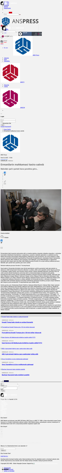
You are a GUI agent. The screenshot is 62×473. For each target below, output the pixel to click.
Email (2, 386)
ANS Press (36, 55)
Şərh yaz (6, 381)
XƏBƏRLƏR (4, 160)
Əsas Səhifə (7, 129)
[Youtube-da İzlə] (2, 434)
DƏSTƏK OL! (4, 456)
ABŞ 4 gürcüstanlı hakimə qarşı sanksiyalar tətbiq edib (20, 354)
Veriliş (6, 86)
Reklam (6, 6)
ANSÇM (22, 107)
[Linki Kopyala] (5, 182)
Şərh (2, 389)
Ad (1, 384)
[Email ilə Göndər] (5, 184)
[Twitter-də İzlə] (1, 432)
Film (2, 415)
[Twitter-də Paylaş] (5, 175)
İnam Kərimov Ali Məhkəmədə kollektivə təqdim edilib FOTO (22, 343)
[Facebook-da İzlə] (2, 430)
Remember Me (7, 123)
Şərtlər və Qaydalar (9, 471)
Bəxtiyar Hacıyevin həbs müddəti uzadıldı (15, 375)
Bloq (5, 59)
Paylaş (3, 390)
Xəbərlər (6, 58)
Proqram (3, 413)
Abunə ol (3, 450)
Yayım (3, 401)
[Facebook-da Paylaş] (5, 173)
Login (2, 125)
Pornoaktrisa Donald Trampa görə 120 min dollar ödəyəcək (21, 332)
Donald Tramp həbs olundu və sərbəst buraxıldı (17, 322)
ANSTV (22, 82)
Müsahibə (7, 61)
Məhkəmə (10, 160)
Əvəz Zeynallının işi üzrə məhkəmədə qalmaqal (17, 364)
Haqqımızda (7, 8)
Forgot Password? (6, 126)
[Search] (10, 12)
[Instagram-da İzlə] (2, 437)
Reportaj (6, 85)
